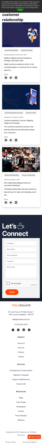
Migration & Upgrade (21, 375)
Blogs (21, 398)
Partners (21, 352)
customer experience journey (14, 113)
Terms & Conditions (29, 442)
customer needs (31, 113)
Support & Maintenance (21, 379)
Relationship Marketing (12, 175)
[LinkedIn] (23, 329)
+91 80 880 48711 (21, 324)
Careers (21, 357)
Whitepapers (21, 407)
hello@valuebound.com (21, 319)
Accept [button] (20, 10)
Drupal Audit (21, 384)
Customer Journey (26, 50)
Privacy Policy (10, 442)
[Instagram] (29, 329)
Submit (12, 292)
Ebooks (21, 411)
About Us (21, 343)
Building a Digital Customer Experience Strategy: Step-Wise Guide (18, 59)
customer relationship (11, 50)
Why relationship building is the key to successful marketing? (17, 184)
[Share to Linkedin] (16, 77)
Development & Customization (21, 370)
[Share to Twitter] (11, 77)
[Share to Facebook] (6, 77)
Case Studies (21, 402)
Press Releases (21, 416)
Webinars (21, 420)
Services (21, 348)
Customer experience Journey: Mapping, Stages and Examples (18, 121)
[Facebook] (13, 329)
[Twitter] (18, 329)
